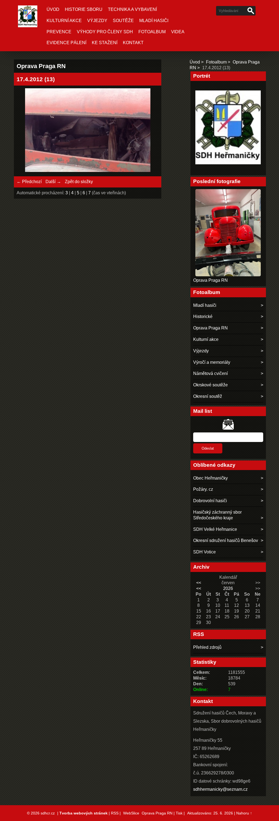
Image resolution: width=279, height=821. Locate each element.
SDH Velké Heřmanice (215, 529)
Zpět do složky (79, 181)
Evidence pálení (66, 42)
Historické (203, 316)
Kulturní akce (64, 20)
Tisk (179, 813)
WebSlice (131, 813)
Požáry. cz (203, 489)
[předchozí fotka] (25, 131)
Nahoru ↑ (244, 813)
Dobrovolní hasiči (210, 500)
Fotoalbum (152, 31)
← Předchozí (29, 181)
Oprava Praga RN (210, 280)
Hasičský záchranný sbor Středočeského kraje (217, 515)
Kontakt (133, 42)
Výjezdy (97, 20)
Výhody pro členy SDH (105, 31)
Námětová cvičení (210, 373)
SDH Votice (204, 552)
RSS (115, 813)
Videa (177, 31)
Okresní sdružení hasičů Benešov (225, 540)
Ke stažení (104, 42)
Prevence (59, 31)
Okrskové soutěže (210, 385)
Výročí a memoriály (211, 362)
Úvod (53, 9)
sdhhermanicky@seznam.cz (220, 789)
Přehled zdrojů (207, 647)
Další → (53, 181)
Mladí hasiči (153, 20)
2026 (228, 588)
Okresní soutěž (207, 396)
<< (198, 582)
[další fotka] (150, 131)
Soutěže (123, 20)
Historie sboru (83, 9)
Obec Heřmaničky (210, 478)
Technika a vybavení (132, 9)
